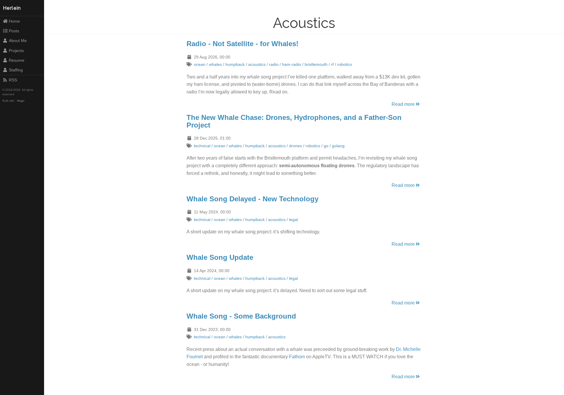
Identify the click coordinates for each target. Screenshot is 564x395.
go (326, 145)
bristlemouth (316, 64)
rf (332, 64)
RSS (13, 80)
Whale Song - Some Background (241, 316)
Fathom (297, 356)
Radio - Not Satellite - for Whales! (242, 44)
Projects (16, 50)
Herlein (12, 8)
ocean (199, 64)
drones (295, 145)
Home (14, 21)
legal (293, 219)
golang (338, 145)
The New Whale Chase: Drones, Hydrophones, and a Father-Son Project (294, 121)
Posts (14, 31)
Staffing (16, 70)
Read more (403, 104)
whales (215, 64)
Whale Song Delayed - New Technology (252, 199)
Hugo (20, 100)
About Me (18, 40)
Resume (16, 60)
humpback (235, 64)
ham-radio (291, 64)
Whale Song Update (220, 257)
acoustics (257, 64)
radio (273, 64)
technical (202, 145)
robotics (344, 64)
